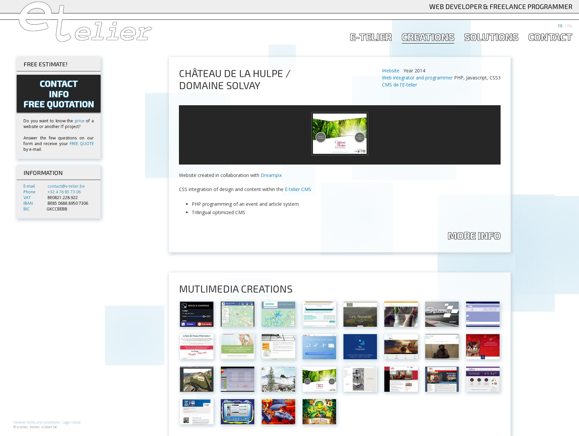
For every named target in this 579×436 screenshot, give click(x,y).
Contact (550, 37)
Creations (428, 37)
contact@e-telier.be (66, 186)
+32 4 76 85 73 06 (64, 192)
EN (569, 26)
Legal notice (72, 422)
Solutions (491, 37)
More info (474, 235)
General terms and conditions (36, 422)
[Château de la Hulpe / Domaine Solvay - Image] (339, 133)
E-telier (371, 37)
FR (560, 26)
